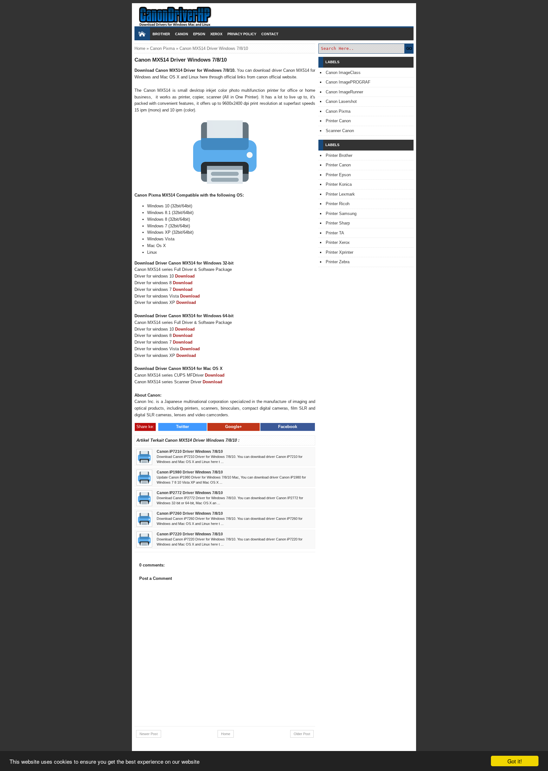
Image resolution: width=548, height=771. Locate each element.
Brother (161, 34)
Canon (181, 34)
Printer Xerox (338, 242)
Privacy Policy (241, 34)
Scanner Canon (340, 130)
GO (409, 48)
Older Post (302, 734)
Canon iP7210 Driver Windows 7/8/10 (190, 451)
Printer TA (335, 233)
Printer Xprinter (339, 252)
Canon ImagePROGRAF (348, 82)
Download (185, 276)
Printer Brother (339, 155)
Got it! (514, 761)
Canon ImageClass (343, 72)
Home (139, 48)
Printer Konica (339, 184)
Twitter (182, 426)
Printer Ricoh (337, 203)
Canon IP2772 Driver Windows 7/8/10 (190, 493)
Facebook (287, 426)
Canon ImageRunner (344, 92)
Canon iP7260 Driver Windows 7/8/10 (190, 513)
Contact (269, 34)
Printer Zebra (337, 261)
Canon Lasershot (341, 101)
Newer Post (149, 734)
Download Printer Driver (274, 13)
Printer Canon (338, 120)
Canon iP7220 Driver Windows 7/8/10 (190, 534)
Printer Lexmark (340, 194)
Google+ (233, 426)
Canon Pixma (162, 48)
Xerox (216, 34)
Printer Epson (338, 174)
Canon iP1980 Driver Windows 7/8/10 (190, 472)
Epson (199, 34)
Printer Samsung (341, 213)
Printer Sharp (338, 223)
